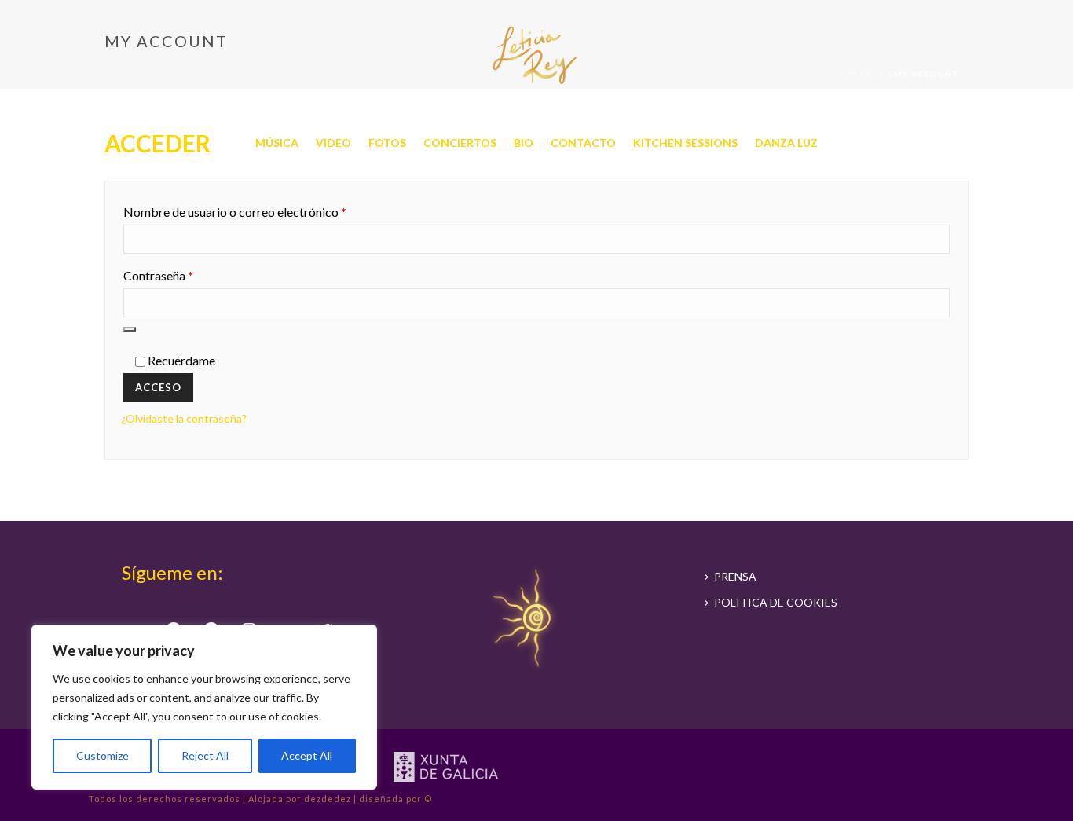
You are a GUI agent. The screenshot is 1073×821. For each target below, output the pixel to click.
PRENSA (735, 576)
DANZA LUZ (786, 142)
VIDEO (333, 142)
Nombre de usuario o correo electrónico (266, 211)
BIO (523, 142)
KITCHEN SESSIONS (685, 142)
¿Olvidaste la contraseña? (184, 418)
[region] (204, 707)
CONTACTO (583, 142)
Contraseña (190, 275)
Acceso (158, 387)
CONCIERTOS (459, 142)
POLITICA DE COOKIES (775, 602)
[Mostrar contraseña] (129, 329)
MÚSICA (276, 142)
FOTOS (387, 142)
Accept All (306, 755)
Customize (102, 755)
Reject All (205, 755)
